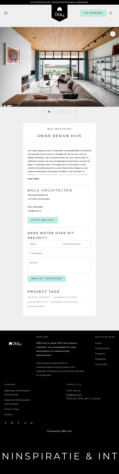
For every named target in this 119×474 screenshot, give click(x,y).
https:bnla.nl (42, 220)
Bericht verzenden (46, 278)
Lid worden (101, 364)
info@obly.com (74, 394)
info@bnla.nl (34, 211)
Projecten (100, 353)
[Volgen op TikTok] (25, 423)
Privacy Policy (11, 409)
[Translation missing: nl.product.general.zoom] (112, 33)
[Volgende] (76, 111)
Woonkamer (36, 306)
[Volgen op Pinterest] (18, 423)
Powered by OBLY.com (59, 431)
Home (98, 343)
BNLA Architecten (59, 129)
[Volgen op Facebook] (5, 423)
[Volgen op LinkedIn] (31, 423)
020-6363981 (35, 207)
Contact (8, 414)
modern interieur (65, 302)
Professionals (102, 348)
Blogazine (100, 359)
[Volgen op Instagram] (12, 423)
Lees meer (33, 178)
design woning (39, 297)
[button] (59, 67)
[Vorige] (43, 111)
